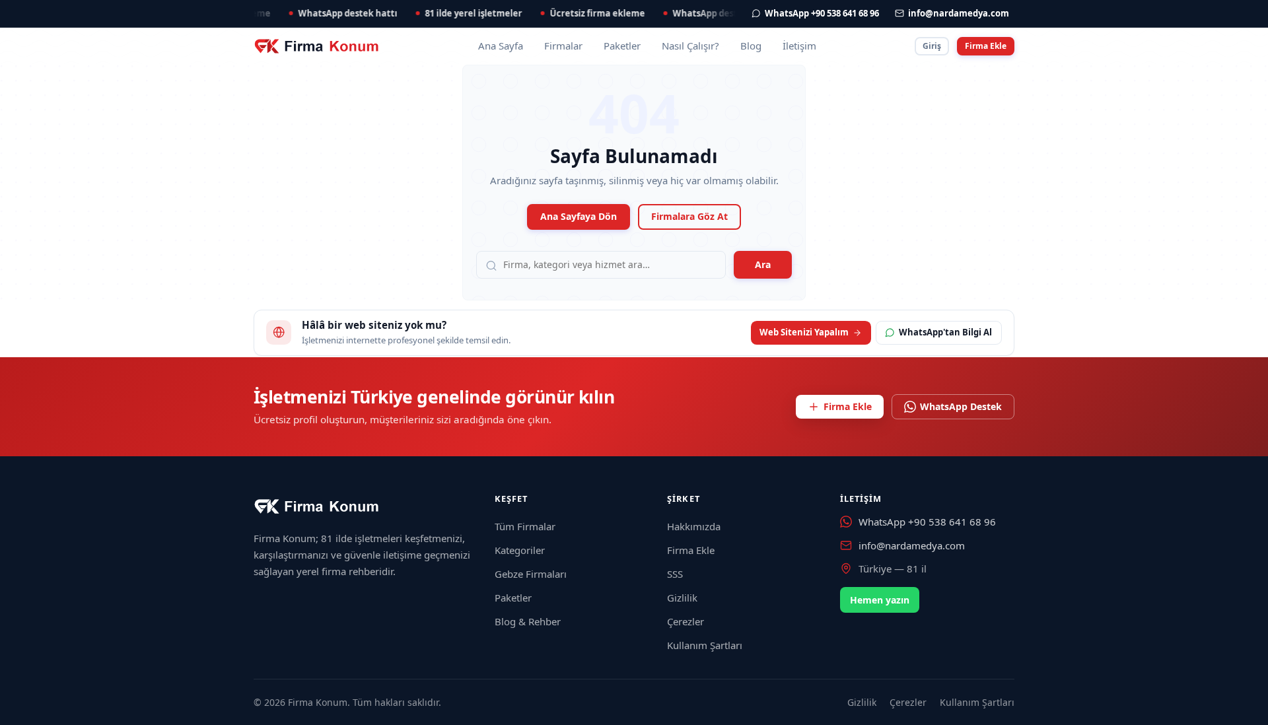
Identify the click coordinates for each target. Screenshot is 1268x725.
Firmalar (563, 45)
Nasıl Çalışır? (690, 45)
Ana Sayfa (500, 45)
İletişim (799, 45)
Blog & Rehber (528, 621)
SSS (675, 573)
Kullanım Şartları (704, 645)
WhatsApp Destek (961, 406)
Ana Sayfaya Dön (578, 216)
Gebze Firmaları (531, 573)
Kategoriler (520, 550)
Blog (750, 45)
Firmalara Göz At (689, 216)
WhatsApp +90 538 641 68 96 (927, 521)
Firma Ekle (985, 46)
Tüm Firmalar (525, 526)
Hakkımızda (694, 526)
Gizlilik (682, 597)
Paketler (622, 45)
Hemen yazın (879, 600)
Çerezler (685, 621)
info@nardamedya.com (912, 545)
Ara (763, 264)
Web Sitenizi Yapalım (804, 332)
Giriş (932, 46)
